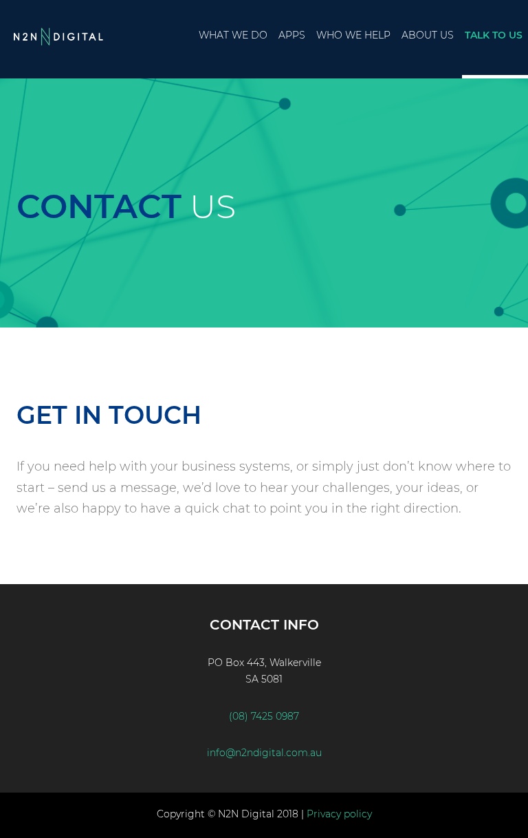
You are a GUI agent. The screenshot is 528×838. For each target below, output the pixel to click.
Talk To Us (493, 35)
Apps (291, 35)
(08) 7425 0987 (264, 716)
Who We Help (353, 35)
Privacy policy (339, 814)
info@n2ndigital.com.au (264, 752)
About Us (428, 35)
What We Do (233, 35)
